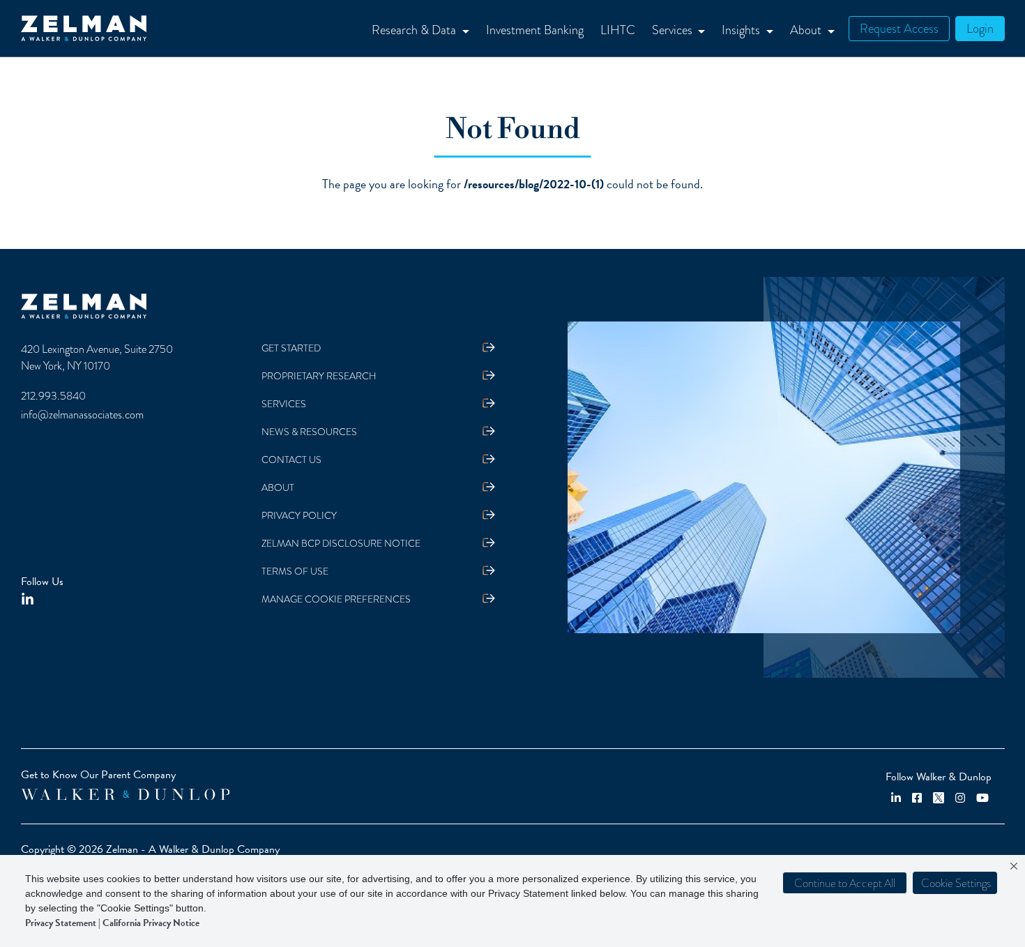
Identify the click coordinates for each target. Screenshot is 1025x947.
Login (980, 28)
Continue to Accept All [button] (844, 883)
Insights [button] (742, 29)
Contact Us (291, 460)
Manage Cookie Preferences (336, 599)
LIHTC (617, 29)
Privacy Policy (299, 515)
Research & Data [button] (415, 29)
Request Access (899, 28)
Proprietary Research (319, 376)
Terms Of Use (294, 571)
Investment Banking (535, 29)
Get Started (291, 348)
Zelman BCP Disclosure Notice (340, 543)
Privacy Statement (60, 923)
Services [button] (673, 29)
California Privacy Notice (150, 923)
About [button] (807, 29)
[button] (955, 883)
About (277, 487)
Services (283, 404)
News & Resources (309, 432)
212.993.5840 (53, 396)
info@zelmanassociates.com (82, 415)
